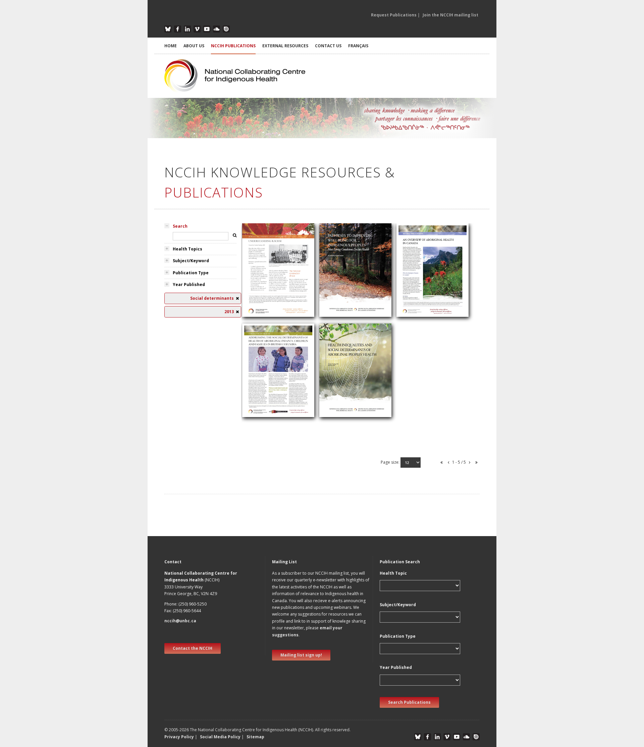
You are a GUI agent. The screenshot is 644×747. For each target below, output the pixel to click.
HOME (170, 46)
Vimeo (197, 29)
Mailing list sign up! (301, 655)
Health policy (414, 280)
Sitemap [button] (255, 737)
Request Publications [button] (394, 15)
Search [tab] (180, 226)
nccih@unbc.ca (180, 621)
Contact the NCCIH (192, 648)
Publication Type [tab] (191, 273)
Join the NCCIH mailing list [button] (450, 15)
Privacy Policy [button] (179, 737)
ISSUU (226, 29)
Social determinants (267, 287)
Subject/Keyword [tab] (191, 261)
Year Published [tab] (189, 284)
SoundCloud (216, 29)
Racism (253, 279)
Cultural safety (261, 271)
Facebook (177, 29)
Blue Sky (167, 29)
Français (358, 46)
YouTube (206, 29)
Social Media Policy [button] (220, 737)
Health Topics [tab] (187, 249)
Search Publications (409, 702)
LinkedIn (187, 29)
